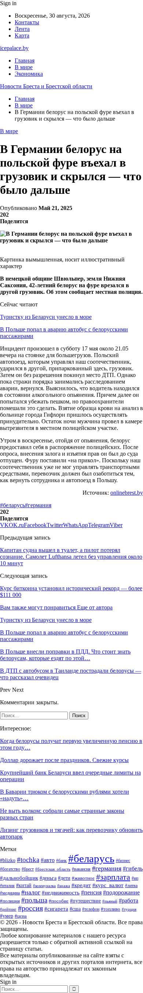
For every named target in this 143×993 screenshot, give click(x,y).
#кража (63, 886)
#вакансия (81, 869)
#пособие (59, 901)
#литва (131, 885)
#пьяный (109, 901)
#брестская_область (52, 869)
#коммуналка (44, 885)
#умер (6, 916)
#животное (83, 878)
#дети (64, 878)
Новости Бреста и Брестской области (46, 86)
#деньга (48, 878)
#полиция (10, 901)
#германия (38, 505)
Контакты (27, 22)
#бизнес (123, 860)
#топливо (110, 909)
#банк (61, 860)
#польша (34, 900)
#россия (30, 908)
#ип (135, 878)
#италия (7, 885)
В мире (24, 67)
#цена (21, 916)
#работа (128, 900)
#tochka (28, 860)
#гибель (133, 868)
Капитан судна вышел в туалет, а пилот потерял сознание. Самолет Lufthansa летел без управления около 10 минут (71, 556)
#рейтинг (8, 909)
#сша (75, 909)
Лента (22, 29)
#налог (30, 892)
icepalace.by (14, 48)
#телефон (90, 909)
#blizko (7, 860)
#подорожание (121, 892)
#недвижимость (61, 893)
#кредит (81, 885)
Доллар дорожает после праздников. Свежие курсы (64, 760)
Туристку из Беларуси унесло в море (46, 317)
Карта (22, 35)
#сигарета (56, 909)
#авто (48, 860)
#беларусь (12, 505)
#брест (28, 869)
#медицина (10, 893)
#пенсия (91, 892)
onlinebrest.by (126, 493)
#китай (24, 885)
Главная (24, 60)
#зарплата (113, 877)
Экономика (29, 74)
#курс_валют (108, 885)
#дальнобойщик (19, 878)
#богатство (10, 869)
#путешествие (85, 901)
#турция (129, 909)
